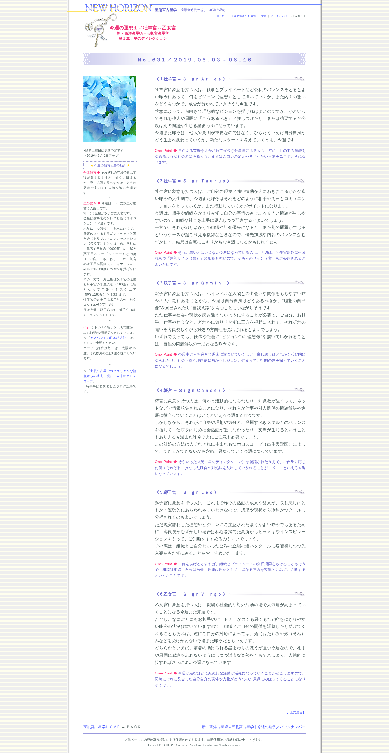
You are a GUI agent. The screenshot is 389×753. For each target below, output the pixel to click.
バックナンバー (280, 16)
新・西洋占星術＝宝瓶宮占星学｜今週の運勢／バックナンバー (254, 727)
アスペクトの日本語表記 (108, 338)
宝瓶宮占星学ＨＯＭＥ (101, 727)
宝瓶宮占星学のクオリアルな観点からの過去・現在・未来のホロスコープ (109, 376)
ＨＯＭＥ (221, 16)
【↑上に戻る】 (295, 712)
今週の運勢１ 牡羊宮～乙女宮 (248, 16)
